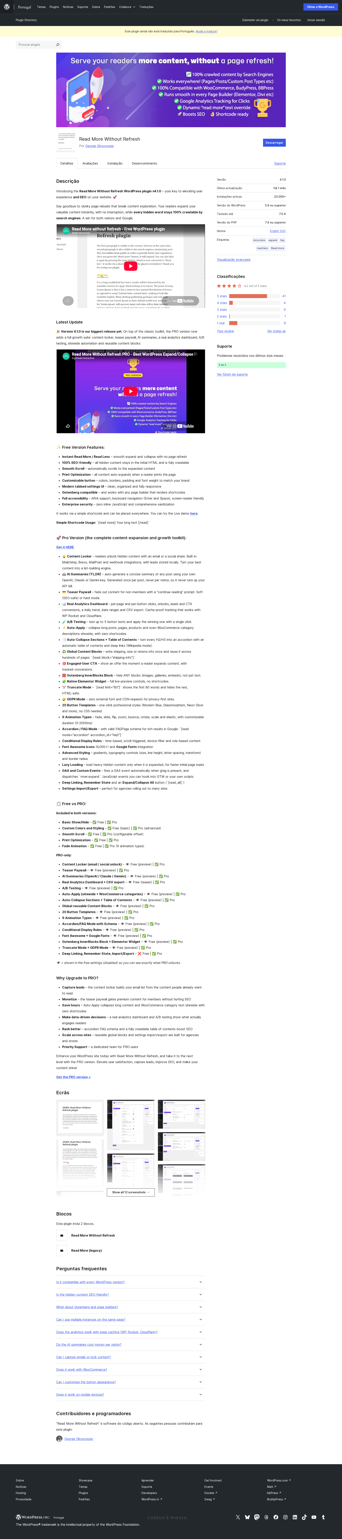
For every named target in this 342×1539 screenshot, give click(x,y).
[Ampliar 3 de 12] (99, 1196)
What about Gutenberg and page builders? (87, 1307)
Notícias (21, 1486)
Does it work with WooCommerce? (81, 1370)
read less (262, 248)
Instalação (115, 163)
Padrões (84, 1499)
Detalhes (66, 163)
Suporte (280, 163)
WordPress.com (279, 1480)
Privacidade (23, 1499)
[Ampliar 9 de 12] (200, 1137)
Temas (83, 1486)
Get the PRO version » (73, 1077)
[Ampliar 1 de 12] (99, 1105)
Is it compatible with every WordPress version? (90, 1282)
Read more (277, 248)
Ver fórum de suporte (232, 374)
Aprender (148, 1480)
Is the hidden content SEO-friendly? (82, 1294)
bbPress (274, 1493)
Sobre (20, 1480)
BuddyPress (276, 1499)
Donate (211, 1493)
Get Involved (212, 1480)
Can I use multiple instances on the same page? (90, 1319)
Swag (209, 1499)
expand (273, 240)
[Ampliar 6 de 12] (149, 1159)
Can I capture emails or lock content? (83, 1357)
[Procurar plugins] (58, 45)
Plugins (83, 1493)
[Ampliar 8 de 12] (200, 1105)
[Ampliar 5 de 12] (149, 1105)
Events (208, 1486)
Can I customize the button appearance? (86, 1382)
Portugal (59, 1517)
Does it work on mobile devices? (80, 1395)
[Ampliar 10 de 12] (200, 1169)
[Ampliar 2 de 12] (99, 1145)
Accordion (259, 240)
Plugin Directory (26, 20)
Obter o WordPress (320, 7)
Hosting (21, 1493)
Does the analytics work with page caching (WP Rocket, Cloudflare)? (107, 1332)
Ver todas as (276, 331)
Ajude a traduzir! (206, 31)
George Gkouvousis (99, 146)
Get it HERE (65, 547)
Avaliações (90, 163)
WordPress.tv (152, 1499)
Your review (225, 331)
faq (282, 240)
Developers (149, 1493)
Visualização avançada (233, 260)
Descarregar (274, 142)
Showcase (85, 1480)
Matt (271, 1486)
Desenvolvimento (144, 163)
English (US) (278, 231)
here (194, 513)
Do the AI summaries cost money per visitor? (89, 1345)
